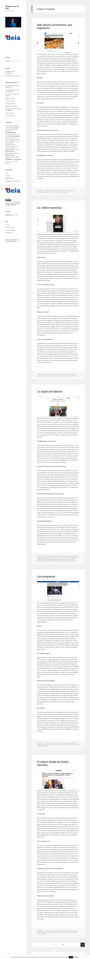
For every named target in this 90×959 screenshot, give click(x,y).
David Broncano (75, 556)
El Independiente (15, 136)
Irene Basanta (56, 376)
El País (56, 557)
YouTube (16, 161)
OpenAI (57, 932)
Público (7, 155)
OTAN (63, 744)
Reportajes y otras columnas (12, 181)
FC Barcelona (16, 141)
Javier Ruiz (68, 557)
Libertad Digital (8, 147)
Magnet (13, 147)
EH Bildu (71, 931)
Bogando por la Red (12, 7)
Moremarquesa (49, 559)
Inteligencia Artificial (48, 376)
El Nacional (7, 138)
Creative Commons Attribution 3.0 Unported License (13, 204)
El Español (7, 136)
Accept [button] (71, 957)
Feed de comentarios (10, 230)
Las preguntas (46, 576)
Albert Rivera (16, 125)
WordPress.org (9, 232)
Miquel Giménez (41, 559)
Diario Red (55, 931)
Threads (63, 561)
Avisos (6, 173)
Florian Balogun (43, 932)
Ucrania (39, 934)
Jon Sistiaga (64, 376)
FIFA (38, 932)
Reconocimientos (9, 178)
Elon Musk (13, 138)
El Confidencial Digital (10, 134)
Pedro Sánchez (9, 153)
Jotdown (69, 376)
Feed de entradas (9, 227)
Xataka (7, 161)
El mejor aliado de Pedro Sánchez (53, 763)
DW (54, 557)
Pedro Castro (57, 559)
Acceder (7, 225)
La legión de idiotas (49, 391)
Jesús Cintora (75, 557)
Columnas (7, 175)
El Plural (17, 139)
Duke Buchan (70, 743)
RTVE (75, 744)
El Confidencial (10, 132)
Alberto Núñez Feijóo (9, 125)
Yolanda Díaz (12, 161)
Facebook (11, 141)
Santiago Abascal (9, 157)
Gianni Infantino (46, 744)
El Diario (17, 134)
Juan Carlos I (8, 146)
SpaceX (60, 192)
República (12, 155)
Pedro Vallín (72, 559)
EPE (6, 141)
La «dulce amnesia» (10, 115)
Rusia (69, 932)
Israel (15, 144)
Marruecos (59, 744)
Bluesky (59, 374)
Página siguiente (83, 945)
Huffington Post (47, 192)
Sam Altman (74, 932)
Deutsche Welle (41, 557)
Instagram (11, 143)
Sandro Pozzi (54, 192)
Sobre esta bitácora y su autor (12, 75)
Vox (13, 159)
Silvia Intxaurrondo (55, 561)
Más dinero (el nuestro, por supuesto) (54, 26)
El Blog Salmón (8, 130)
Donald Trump (13, 129)
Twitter (8, 159)
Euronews (39, 192)
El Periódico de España (9, 139)
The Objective (16, 157)
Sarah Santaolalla (45, 561)
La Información (15, 146)
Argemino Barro (57, 190)
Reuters (39, 561)
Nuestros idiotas (9, 113)
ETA (7, 141)
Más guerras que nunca (11, 106)
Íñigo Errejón (7, 163)
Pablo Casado (16, 149)
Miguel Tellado (51, 932)
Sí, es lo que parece (10, 101)
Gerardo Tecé (62, 557)
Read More (76, 957)
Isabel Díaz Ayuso (9, 144)
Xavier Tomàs (74, 561)
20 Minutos (56, 743)
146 (63, 945)
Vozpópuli (17, 159)
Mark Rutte (53, 744)
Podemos (17, 153)
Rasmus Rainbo (70, 744)
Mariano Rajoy (9, 149)
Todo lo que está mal (10, 103)
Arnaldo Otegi (7, 127)
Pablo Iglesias (10, 151)
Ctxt (69, 556)
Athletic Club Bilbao (14, 127)
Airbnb (55, 374)
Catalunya (7, 129)
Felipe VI (6, 143)
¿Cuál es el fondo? (9, 98)
